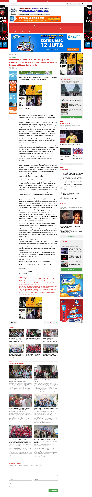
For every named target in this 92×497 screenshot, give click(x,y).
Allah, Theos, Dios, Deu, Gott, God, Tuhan (72, 178)
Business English (13, 31)
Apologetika (66, 28)
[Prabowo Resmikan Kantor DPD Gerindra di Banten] (64, 111)
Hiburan (53, 28)
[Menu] (10, 4)
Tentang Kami (56, 25)
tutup (7, 6)
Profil (72, 28)
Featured (11, 57)
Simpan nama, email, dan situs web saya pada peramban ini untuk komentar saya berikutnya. (31, 487)
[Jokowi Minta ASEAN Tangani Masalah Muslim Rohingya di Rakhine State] (64, 105)
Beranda (11, 25)
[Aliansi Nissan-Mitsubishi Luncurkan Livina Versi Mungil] (64, 264)
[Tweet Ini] (48, 322)
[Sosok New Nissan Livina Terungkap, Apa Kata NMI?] (64, 257)
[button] (79, 4)
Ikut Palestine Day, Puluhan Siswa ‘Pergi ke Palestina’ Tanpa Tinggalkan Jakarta (38, 278)
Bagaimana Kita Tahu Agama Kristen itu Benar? (72, 188)
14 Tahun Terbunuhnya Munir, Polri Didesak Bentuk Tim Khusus (70, 227)
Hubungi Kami (19, 25)
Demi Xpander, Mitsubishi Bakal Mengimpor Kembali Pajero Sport (75, 250)
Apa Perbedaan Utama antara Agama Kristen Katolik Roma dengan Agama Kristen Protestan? (72, 183)
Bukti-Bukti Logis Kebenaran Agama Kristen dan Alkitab (71, 194)
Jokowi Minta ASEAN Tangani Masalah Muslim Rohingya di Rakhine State (75, 105)
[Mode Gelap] (82, 4)
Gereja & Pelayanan (25, 28)
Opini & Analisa (35, 28)
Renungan (33, 25)
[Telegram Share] (54, 322)
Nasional (45, 25)
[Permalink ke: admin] (10, 68)
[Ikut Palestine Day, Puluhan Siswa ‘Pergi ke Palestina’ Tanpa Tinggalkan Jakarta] (16, 333)
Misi (50, 25)
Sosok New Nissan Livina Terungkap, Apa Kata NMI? (75, 257)
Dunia (17, 28)
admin (13, 67)
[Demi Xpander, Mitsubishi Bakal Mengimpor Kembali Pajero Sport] (64, 251)
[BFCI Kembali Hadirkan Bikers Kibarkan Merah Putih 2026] (33, 333)
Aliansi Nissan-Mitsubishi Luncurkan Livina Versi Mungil (75, 263)
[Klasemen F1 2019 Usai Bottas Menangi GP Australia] (65, 151)
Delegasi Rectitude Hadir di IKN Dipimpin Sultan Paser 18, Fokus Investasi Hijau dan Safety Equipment (71, 99)
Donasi (39, 25)
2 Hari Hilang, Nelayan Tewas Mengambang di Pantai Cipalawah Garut (71, 232)
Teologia (59, 28)
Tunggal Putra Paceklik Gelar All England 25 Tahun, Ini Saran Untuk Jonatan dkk (70, 145)
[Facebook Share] (45, 322)
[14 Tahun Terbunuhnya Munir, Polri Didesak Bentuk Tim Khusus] (71, 217)
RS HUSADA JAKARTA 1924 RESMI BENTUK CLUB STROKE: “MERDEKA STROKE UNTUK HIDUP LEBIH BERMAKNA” (37, 293)
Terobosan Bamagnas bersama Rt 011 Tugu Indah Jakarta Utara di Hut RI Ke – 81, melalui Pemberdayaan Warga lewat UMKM (38, 283)
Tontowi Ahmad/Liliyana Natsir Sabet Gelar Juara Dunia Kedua (78, 157)
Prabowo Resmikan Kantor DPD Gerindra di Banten (75, 111)
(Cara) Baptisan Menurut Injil (70, 198)
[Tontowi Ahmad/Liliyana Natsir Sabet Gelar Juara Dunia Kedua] (78, 151)
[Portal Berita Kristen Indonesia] (30, 11)
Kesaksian (26, 25)
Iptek (48, 28)
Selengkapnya (71, 117)
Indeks (13, 3)
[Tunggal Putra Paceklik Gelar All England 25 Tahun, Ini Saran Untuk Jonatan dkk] (71, 136)
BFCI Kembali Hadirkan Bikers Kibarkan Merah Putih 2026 (32, 280)
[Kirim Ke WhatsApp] (57, 322)
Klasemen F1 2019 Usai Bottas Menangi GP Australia (65, 158)
